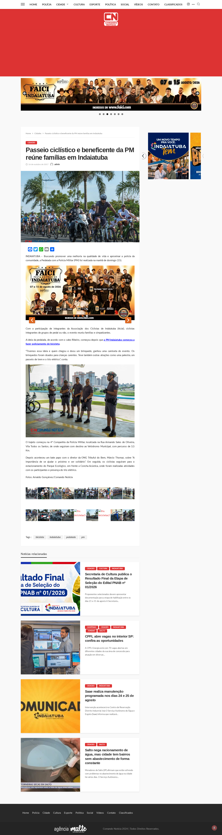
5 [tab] (115, 114)
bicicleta (40, 537)
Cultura (79, 4)
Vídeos (138, 4)
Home (33, 4)
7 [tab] (122, 114)
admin (57, 164)
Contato (153, 4)
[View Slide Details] (111, 94)
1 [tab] (100, 114)
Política (110, 4)
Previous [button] (24, 93)
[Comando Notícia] (111, 19)
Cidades (31, 143)
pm (83, 537)
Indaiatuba (117, 568)
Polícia (46, 4)
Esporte (95, 4)
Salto (102, 631)
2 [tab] (103, 114)
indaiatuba (55, 537)
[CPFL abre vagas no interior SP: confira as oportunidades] (50, 647)
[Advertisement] (111, 53)
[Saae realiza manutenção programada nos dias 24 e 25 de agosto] (50, 706)
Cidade (60, 4)
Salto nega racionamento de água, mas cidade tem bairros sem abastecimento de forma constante (107, 756)
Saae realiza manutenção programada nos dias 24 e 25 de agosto (109, 696)
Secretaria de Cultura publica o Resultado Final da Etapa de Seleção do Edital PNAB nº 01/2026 (108, 580)
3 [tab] (107, 114)
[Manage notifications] (214, 827)
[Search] (198, 4)
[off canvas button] (23, 4)
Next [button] (197, 93)
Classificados (173, 4)
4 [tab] (111, 114)
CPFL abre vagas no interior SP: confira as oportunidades (109, 638)
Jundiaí (91, 631)
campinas (91, 627)
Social (125, 4)
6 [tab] (118, 114)
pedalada (71, 537)
